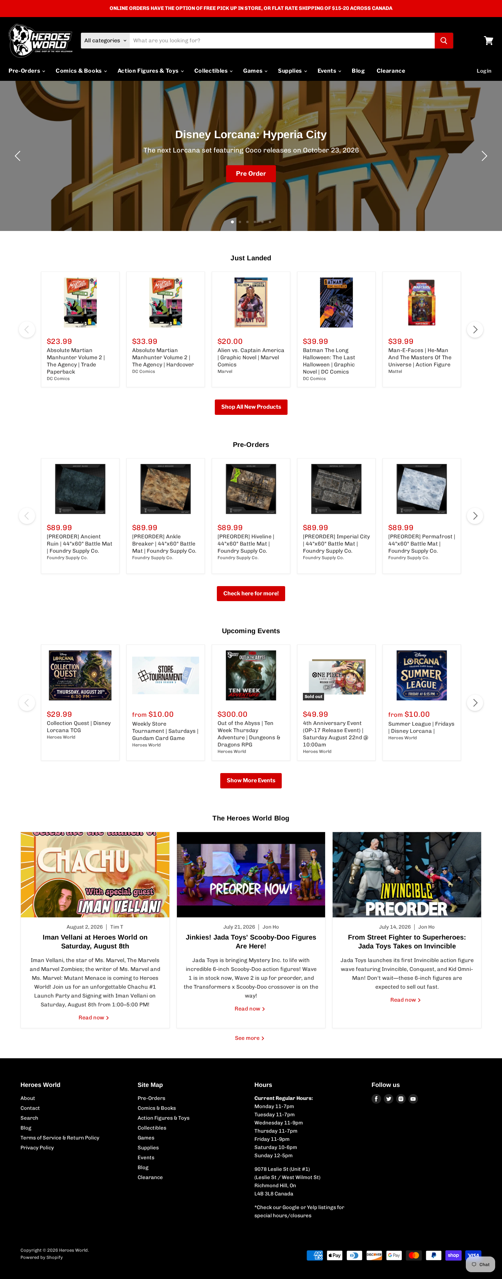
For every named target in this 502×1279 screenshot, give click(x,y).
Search (29, 1118)
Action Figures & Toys (148, 71)
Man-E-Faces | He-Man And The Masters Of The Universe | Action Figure (419, 357)
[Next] (483, 156)
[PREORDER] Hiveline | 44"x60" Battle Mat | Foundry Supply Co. (246, 543)
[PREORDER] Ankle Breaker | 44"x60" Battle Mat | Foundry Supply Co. (164, 543)
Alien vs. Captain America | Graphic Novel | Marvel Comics (251, 357)
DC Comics (58, 378)
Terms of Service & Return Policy (59, 1138)
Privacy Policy (37, 1148)
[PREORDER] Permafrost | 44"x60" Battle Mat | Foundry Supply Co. (421, 543)
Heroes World (61, 737)
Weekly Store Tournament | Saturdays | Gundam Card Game (165, 731)
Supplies (290, 71)
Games (253, 71)
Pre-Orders (25, 71)
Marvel (225, 371)
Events (327, 71)
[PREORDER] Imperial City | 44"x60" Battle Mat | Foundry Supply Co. (336, 543)
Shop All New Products (251, 407)
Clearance (391, 71)
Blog (358, 71)
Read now (92, 1017)
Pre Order (251, 173)
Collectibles (211, 71)
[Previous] (19, 156)
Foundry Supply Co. (67, 557)
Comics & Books (79, 71)
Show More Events (251, 780)
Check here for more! (251, 593)
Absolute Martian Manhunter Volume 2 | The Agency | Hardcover (163, 357)
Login (484, 71)
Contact (30, 1108)
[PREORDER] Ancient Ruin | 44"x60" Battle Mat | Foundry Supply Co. (79, 543)
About (27, 1098)
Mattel (395, 371)
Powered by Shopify (41, 1257)
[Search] (444, 40)
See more (248, 1038)
